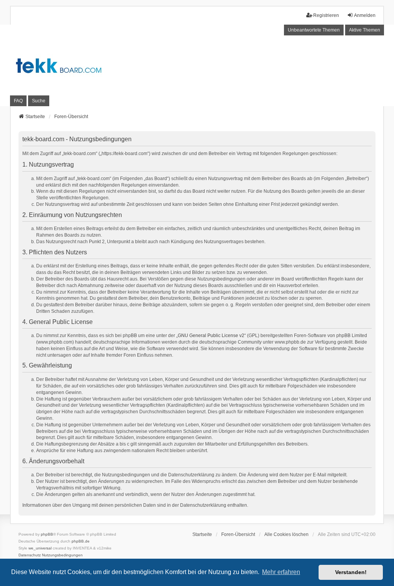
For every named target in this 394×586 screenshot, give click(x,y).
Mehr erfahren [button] (281, 572)
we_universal (40, 548)
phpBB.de (81, 541)
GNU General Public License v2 (211, 335)
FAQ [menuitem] (18, 101)
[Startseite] (197, 65)
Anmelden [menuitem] (365, 15)
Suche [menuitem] (38, 101)
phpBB (47, 534)
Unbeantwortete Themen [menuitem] (314, 30)
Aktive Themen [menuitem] (364, 30)
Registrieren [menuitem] (326, 15)
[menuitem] (29, 555)
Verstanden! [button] (351, 572)
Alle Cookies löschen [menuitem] (286, 534)
